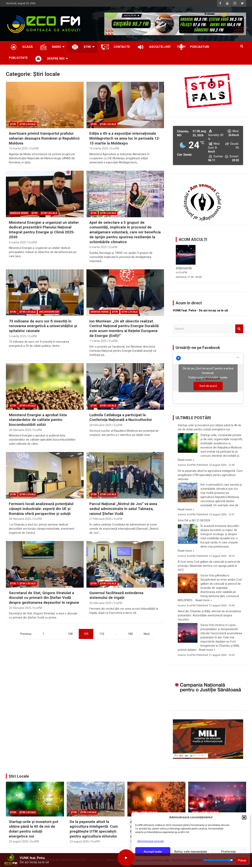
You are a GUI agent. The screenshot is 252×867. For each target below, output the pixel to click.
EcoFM (34, 148)
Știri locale (27, 124)
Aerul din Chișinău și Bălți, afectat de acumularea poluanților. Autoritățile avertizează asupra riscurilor (209, 615)
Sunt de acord (208, 385)
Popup (242, 860)
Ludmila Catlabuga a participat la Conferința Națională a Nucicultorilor (120, 417)
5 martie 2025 (17, 336)
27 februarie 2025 (100, 518)
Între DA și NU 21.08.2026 (194, 520)
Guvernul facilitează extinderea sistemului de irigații (116, 595)
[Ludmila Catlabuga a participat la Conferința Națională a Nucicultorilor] (125, 386)
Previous (26, 634)
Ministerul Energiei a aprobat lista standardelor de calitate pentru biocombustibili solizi (38, 420)
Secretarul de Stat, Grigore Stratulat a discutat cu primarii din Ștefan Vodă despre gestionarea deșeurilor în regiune (44, 598)
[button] (244, 817)
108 (70, 634)
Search (239, 328)
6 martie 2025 (17, 242)
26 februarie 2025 (20, 607)
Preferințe (228, 851)
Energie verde (19, 213)
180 (130, 634)
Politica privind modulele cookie (208, 377)
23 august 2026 (18, 841)
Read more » (186, 460)
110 (101, 634)
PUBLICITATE (18, 58)
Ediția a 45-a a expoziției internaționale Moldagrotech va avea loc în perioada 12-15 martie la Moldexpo (124, 138)
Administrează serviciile (150, 841)
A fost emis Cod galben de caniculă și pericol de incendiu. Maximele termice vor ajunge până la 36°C (209, 566)
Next (147, 634)
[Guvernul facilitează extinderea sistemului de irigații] (125, 564)
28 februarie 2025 (20, 430)
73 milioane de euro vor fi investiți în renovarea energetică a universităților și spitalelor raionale (43, 326)
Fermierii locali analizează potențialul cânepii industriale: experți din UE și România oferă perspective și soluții (41, 509)
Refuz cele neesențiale (190, 851)
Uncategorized (49, 311)
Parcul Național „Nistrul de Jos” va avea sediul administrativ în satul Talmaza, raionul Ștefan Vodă (123, 509)
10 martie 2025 (18, 148)
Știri (13, 124)
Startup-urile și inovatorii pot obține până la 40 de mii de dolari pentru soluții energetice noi (209, 427)
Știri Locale (19, 776)
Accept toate (153, 851)
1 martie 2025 (98, 340)
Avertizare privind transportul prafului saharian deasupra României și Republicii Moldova (44, 138)
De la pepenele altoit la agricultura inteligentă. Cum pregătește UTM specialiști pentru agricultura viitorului (210, 475)
